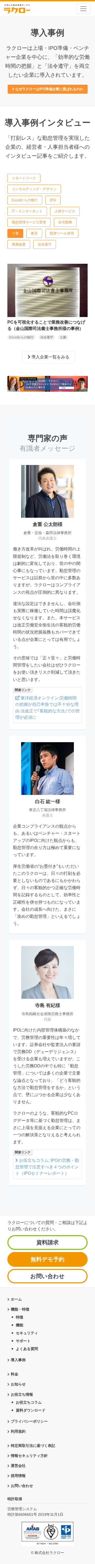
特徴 (19, 1317)
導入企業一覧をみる (49, 357)
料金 (14, 1374)
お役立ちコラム (29, 1402)
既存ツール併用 (62, 233)
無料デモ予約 (47, 1259)
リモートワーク (24, 178)
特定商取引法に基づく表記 (33, 1445)
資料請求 (47, 1242)
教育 (34, 233)
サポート (23, 1341)
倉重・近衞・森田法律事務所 (47, 533)
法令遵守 (44, 244)
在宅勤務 (65, 222)
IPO (53, 200)
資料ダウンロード (30, 1410)
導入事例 (18, 1360)
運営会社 (18, 1466)
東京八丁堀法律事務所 (47, 810)
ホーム (16, 1299)
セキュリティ (27, 1333)
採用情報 (18, 1476)
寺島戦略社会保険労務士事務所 (47, 1014)
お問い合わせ (47, 1276)
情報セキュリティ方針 (29, 1455)
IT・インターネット (27, 211)
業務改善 (19, 244)
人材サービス (65, 211)
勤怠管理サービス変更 (29, 222)
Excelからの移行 (25, 200)
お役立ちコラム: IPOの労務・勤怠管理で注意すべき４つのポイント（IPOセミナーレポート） (47, 1167)
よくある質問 (27, 1349)
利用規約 (18, 1431)
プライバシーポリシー (29, 1421)
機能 (19, 1325)
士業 (15, 233)
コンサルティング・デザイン (34, 189)
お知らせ (18, 1384)
